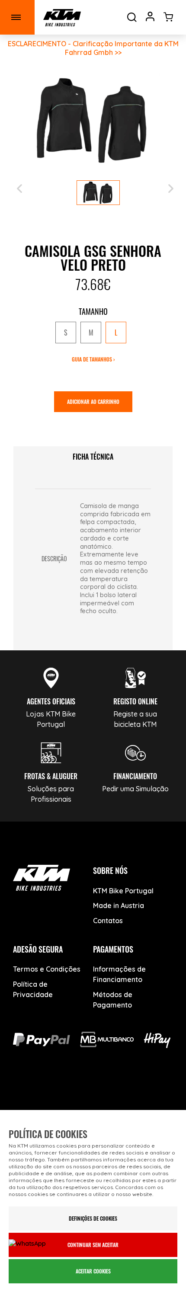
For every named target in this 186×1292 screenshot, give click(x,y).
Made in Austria (118, 905)
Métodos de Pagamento (112, 999)
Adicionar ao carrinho (93, 401)
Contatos (108, 920)
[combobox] (93, 333)
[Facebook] (33, 1092)
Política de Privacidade (33, 989)
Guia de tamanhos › (93, 359)
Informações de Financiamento (119, 974)
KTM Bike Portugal (123, 890)
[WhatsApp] (123, 1092)
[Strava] (154, 1092)
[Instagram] (93, 1092)
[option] (65, 332)
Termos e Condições (46, 969)
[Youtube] (63, 1092)
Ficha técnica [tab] (93, 456)
